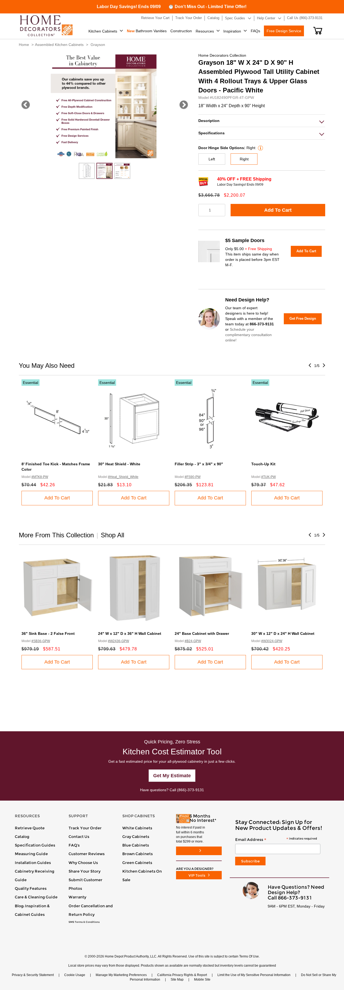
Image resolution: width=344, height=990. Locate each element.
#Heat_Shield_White (123, 477)
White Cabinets (137, 828)
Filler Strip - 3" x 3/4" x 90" (199, 464)
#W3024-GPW (271, 641)
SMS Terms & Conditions (84, 922)
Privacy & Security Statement (33, 975)
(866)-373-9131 (190, 790)
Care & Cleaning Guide (36, 897)
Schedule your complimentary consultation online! (248, 334)
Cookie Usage (74, 975)
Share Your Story (85, 871)
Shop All (112, 535)
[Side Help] (259, 148)
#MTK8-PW (39, 477)
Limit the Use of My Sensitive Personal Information (254, 975)
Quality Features (30, 888)
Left (212, 159)
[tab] (261, 121)
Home (24, 44)
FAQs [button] (255, 31)
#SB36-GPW (40, 641)
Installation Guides (33, 862)
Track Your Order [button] (188, 18)
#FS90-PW (192, 477)
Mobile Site (202, 979)
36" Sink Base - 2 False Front (48, 633)
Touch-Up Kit (263, 464)
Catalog (22, 836)
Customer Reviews (87, 853)
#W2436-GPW (118, 641)
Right (244, 159)
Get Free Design (302, 318)
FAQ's (74, 845)
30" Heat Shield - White (119, 464)
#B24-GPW (193, 641)
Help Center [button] (266, 18)
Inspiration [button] (232, 31)
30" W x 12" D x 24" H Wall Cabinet (282, 633)
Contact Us (79, 836)
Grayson (98, 44)
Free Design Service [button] (284, 31)
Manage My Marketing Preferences (121, 975)
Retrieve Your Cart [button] (155, 18)
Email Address (276, 840)
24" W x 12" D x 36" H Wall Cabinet (129, 633)
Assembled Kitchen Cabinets (59, 44)
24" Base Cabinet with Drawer (202, 633)
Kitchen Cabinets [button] (102, 31)
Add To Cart (278, 210)
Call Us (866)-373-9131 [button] (304, 18)
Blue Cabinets (135, 845)
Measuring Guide (31, 853)
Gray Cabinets (135, 836)
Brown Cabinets (137, 853)
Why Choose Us (83, 862)
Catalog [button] (213, 18)
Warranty (77, 897)
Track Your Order (85, 828)
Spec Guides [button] (235, 18)
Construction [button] (181, 31)
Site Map (177, 979)
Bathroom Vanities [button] (147, 31)
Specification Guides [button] (35, 845)
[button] (317, 31)
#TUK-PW (268, 477)
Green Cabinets (137, 862)
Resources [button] (205, 31)
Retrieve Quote (30, 828)
